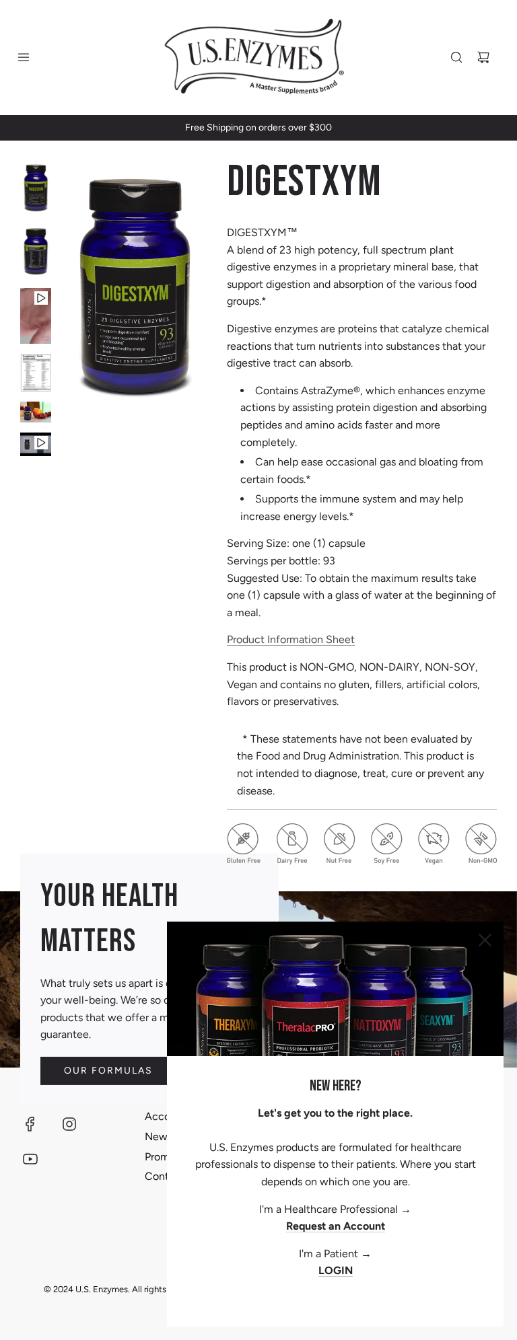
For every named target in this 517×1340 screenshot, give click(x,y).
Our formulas (108, 1070)
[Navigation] (23, 57)
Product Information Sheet (291, 639)
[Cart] (483, 57)
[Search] (456, 57)
